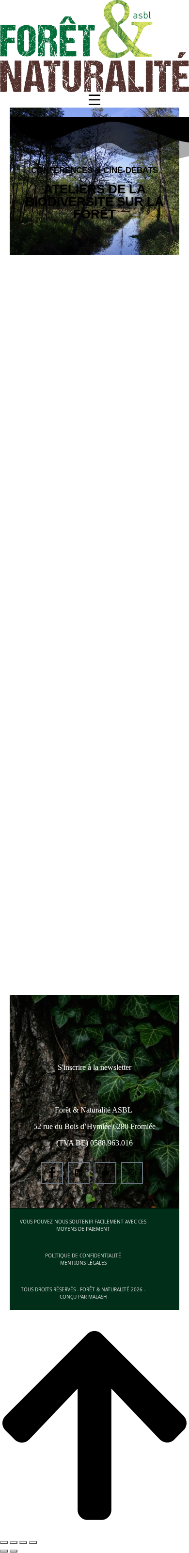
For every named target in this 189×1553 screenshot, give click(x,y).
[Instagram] (132, 1173)
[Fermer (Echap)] (4, 1542)
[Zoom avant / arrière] (33, 1542)
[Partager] (13, 1542)
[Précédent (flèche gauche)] (4, 1551)
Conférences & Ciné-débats (94, 170)
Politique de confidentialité (83, 1255)
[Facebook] (52, 1173)
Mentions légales (83, 1262)
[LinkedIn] (79, 1173)
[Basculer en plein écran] (23, 1542)
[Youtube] (105, 1173)
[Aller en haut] (94, 1427)
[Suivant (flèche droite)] (13, 1551)
